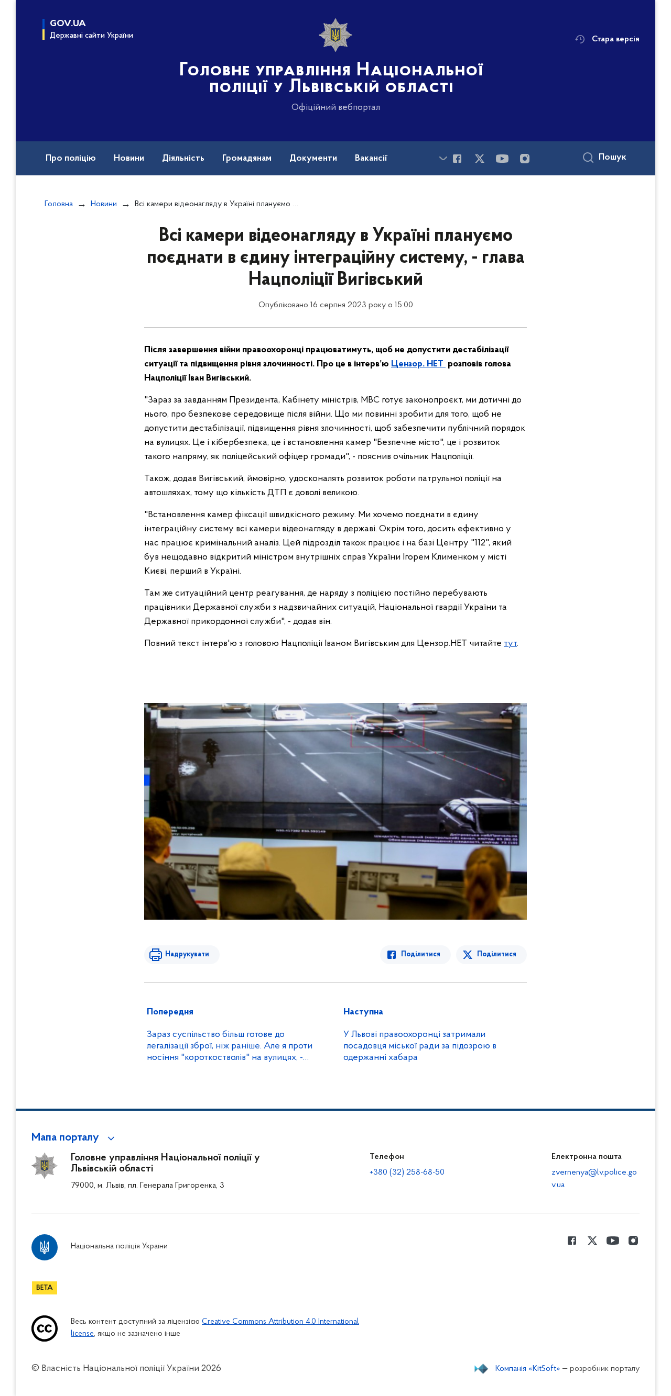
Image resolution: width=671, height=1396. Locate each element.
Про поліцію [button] (71, 158)
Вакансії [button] (371, 158)
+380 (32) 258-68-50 (407, 1172)
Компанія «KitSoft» (527, 1369)
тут (510, 644)
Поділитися (420, 954)
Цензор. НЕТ (418, 364)
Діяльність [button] (183, 158)
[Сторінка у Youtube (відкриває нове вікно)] (502, 158)
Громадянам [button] (247, 158)
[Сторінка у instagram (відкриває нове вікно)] (524, 158)
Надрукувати (187, 954)
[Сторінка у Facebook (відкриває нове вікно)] (457, 158)
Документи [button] (313, 158)
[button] (74, 1138)
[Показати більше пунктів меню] (443, 158)
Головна (59, 204)
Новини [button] (129, 158)
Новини (104, 204)
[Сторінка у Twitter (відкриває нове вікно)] (479, 158)
